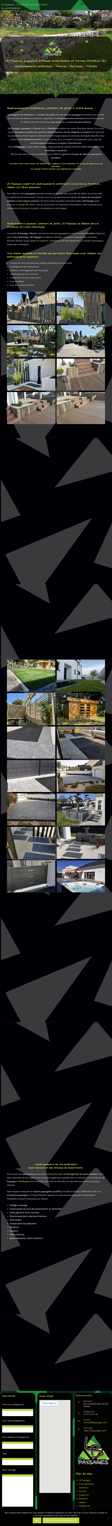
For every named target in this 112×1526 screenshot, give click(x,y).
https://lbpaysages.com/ (95, 1430)
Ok (37, 1520)
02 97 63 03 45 (12, 8)
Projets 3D (84, 1495)
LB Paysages (84, 1480)
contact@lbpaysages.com (95, 1422)
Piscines (82, 1491)
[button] (81, 3)
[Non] (108, 1517)
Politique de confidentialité (60, 1520)
